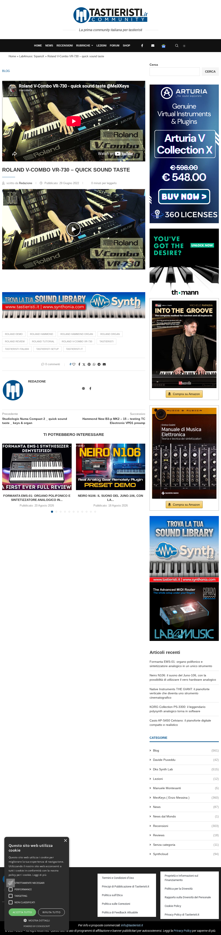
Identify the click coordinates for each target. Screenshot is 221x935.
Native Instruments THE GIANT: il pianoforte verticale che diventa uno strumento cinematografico (180, 693)
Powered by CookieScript (37, 926)
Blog (6, 71)
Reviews (186, 835)
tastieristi (106, 341)
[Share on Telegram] (99, 364)
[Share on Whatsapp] (94, 364)
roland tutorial (43, 341)
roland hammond (41, 334)
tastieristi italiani (17, 349)
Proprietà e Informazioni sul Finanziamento (181, 878)
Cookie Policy (173, 906)
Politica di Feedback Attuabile (120, 912)
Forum (114, 45)
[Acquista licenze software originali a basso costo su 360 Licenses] (184, 86)
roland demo (14, 334)
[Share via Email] (104, 364)
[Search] (177, 45)
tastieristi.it (74, 349)
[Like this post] (73, 364)
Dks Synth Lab (186, 769)
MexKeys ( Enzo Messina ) (186, 797)
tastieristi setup (47, 349)
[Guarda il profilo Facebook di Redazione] (90, 388)
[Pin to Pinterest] (89, 364)
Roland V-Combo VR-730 (77, 341)
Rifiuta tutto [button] (51, 912)
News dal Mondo (186, 816)
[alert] (36, 884)
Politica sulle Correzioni (116, 903)
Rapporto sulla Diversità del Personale (188, 897)
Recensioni (65, 45)
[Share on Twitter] (83, 364)
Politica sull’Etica (112, 895)
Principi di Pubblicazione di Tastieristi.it (125, 886)
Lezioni (101, 45)
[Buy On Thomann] (184, 230)
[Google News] (163, 45)
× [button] (65, 840)
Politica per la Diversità (179, 888)
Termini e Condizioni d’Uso (118, 877)
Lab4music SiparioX (31, 56)
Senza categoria (186, 844)
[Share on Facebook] (79, 364)
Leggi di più (39, 874)
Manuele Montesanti (186, 788)
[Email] (153, 45)
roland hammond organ (76, 334)
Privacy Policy (182, 930)
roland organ (110, 334)
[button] (73, 229)
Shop (126, 45)
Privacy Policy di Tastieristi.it (182, 914)
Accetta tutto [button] (22, 912)
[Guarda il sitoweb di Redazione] (83, 388)
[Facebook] (142, 45)
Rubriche (83, 45)
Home (38, 45)
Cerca (154, 64)
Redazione (26, 183)
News (49, 45)
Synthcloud (186, 854)
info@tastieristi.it (132, 925)
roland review (15, 341)
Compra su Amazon (186, 394)
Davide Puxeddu (186, 759)
